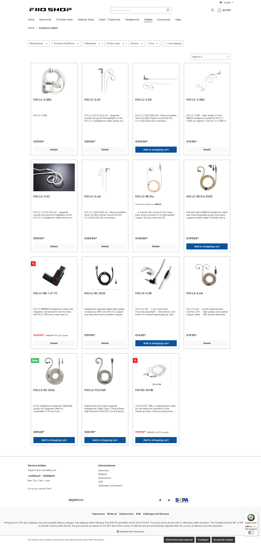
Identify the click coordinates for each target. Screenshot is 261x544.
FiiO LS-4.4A (194, 293)
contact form (44, 488)
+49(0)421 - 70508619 (41, 475)
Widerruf (102, 474)
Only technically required (179, 539)
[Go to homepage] (50, 9)
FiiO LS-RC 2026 (44, 390)
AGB (100, 481)
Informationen (106, 465)
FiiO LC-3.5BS (195, 99)
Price (152, 43)
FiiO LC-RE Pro (144, 196)
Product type (114, 43)
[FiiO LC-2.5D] (156, 81)
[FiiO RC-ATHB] (156, 371)
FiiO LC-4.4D (92, 196)
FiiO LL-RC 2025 (94, 293)
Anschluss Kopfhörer (64, 43)
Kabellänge (91, 43)
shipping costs (35, 522)
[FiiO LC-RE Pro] (156, 177)
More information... (97, 540)
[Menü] (256, 514)
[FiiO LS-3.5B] (156, 274)
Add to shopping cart (156, 149)
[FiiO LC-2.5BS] (54, 81)
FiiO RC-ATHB (144, 390)
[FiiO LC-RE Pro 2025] (207, 177)
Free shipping (174, 43)
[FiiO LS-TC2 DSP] (105, 371)
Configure (203, 539)
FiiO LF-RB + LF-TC (45, 293)
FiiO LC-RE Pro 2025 (199, 196)
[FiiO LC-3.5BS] (207, 81)
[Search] (167, 10)
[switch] (251, 532)
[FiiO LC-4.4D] (105, 177)
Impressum (103, 470)
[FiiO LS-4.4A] (207, 274)
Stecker (134, 43)
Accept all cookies (223, 539)
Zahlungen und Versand (110, 485)
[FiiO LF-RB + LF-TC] (54, 274)
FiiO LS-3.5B (143, 293)
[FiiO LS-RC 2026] (54, 371)
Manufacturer (37, 43)
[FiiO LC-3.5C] (54, 177)
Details (54, 149)
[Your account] (212, 10)
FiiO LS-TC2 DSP (95, 390)
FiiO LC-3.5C (41, 196)
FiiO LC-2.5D (143, 99)
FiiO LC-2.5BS (42, 99)
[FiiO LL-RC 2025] (105, 274)
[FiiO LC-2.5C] (105, 81)
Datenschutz (104, 478)
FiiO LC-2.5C (92, 99)
